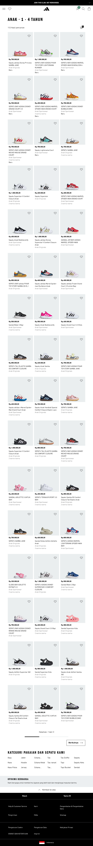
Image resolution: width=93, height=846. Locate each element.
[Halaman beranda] (46, 10)
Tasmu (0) (67, 796)
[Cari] (83, 9)
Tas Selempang (52, 768)
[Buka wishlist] (10, 9)
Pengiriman (12, 815)
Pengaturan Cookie (15, 827)
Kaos (10, 763)
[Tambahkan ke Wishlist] (29, 36)
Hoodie (24, 763)
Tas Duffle (65, 758)
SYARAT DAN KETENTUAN (18, 834)
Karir (36, 806)
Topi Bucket (66, 768)
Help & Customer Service (17, 806)
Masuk (24, 796)
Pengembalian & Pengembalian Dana (71, 808)
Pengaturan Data (40, 827)
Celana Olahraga (38, 768)
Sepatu (77, 758)
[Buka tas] (89, 9)
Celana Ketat (39, 763)
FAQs (36, 815)
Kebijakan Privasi (66, 827)
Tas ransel (51, 763)
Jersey (24, 768)
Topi (62, 763)
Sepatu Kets (79, 763)
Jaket (23, 758)
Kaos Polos (12, 768)
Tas (48, 758)
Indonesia (50, 842)
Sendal (77, 768)
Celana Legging (37, 758)
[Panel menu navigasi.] (4, 9)
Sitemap (63, 815)
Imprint (37, 834)
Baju (10, 758)
